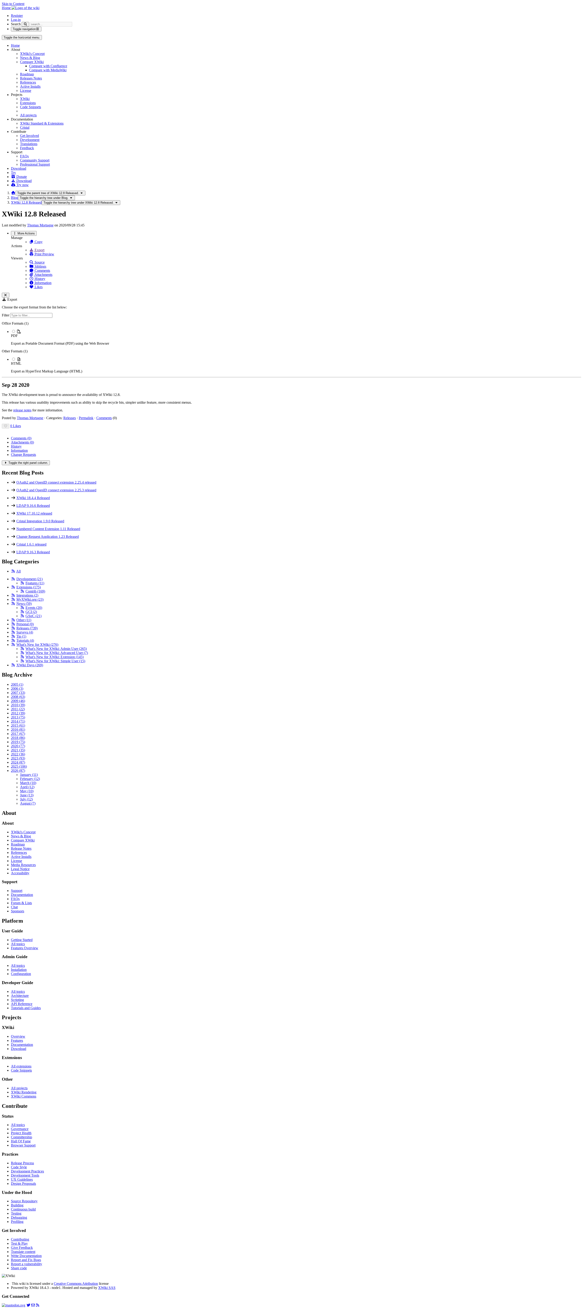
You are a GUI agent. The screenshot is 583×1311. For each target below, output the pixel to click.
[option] (296, 337)
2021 (18, 750)
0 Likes (15, 426)
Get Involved (29, 136)
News (24, 603)
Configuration (21, 974)
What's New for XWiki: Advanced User (57, 653)
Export (39, 250)
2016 (18, 729)
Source (39, 262)
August (28, 803)
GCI (31, 612)
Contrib (35, 591)
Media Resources (23, 865)
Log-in (16, 20)
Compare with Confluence (48, 66)
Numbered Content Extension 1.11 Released (48, 529)
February (30, 779)
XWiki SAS (106, 1288)
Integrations (27, 595)
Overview (18, 1036)
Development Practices (27, 1171)
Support (16, 891)
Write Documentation (26, 1256)
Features (35, 583)
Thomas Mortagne (40, 225)
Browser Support (23, 1145)
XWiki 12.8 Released (26, 202)
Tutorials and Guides (26, 1008)
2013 (18, 717)
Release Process (22, 1163)
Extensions (28, 103)
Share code (19, 1268)
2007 (18, 693)
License (25, 90)
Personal (25, 624)
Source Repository (24, 1201)
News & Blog (30, 58)
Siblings (40, 266)
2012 (18, 713)
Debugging (19, 1217)
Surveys (24, 632)
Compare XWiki (32, 62)
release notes (22, 410)
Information (42, 283)
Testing (16, 1213)
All (18, 571)
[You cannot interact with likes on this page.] (5, 426)
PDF (14, 336)
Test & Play (19, 1243)
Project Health (21, 1133)
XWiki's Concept (32, 54)
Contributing (20, 1239)
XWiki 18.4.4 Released (33, 498)
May (26, 791)
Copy (38, 242)
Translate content (23, 1252)
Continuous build (23, 1209)
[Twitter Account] (28, 1305)
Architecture (20, 996)
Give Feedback (22, 1247)
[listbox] (291, 347)
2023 (18, 758)
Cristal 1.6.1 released (31, 544)
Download (18, 168)
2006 (17, 688)
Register (17, 16)
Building (17, 1205)
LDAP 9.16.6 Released (33, 506)
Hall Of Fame (21, 1141)
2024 (18, 762)
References (28, 82)
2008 (18, 697)
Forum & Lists (21, 903)
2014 (18, 721)
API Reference (21, 1004)
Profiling (17, 1222)
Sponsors (17, 911)
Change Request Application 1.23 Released (47, 537)
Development (29, 140)
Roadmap (27, 74)
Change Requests (23, 455)
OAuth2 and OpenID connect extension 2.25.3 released (56, 490)
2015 (18, 725)
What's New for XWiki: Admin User (56, 649)
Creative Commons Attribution (76, 1283)
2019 (18, 742)
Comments (42, 270)
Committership (21, 1137)
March (28, 783)
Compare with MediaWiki (47, 70)
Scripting (17, 1000)
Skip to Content (13, 4)
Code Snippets (30, 107)
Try (13, 172)
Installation (19, 970)
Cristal (24, 127)
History (39, 279)
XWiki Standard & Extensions (42, 123)
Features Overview (24, 948)
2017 (18, 734)
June (26, 795)
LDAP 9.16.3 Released (33, 552)
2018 (18, 738)
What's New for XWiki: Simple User (55, 661)
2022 (18, 754)
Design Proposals (23, 1183)
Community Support (34, 160)
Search (16, 24)
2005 (17, 684)
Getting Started (22, 940)
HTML (16, 363)
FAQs (24, 156)
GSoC (33, 616)
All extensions (21, 1066)
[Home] (13, 193)
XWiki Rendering (23, 1092)
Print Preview (44, 254)
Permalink (86, 418)
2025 (19, 766)
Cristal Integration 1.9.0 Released (40, 521)
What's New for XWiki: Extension (55, 657)
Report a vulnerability (26, 1264)
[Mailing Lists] (33, 1305)
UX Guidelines (22, 1179)
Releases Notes (31, 78)
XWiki (25, 99)
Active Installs (30, 86)
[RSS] (13, 571)
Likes (38, 287)
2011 (18, 709)
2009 (18, 701)
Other (23, 620)
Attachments (43, 275)
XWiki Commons (23, 1096)
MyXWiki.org (29, 599)
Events (34, 608)
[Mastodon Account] (13, 1305)
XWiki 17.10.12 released (34, 513)
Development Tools (25, 1175)
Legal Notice (20, 869)
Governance (19, 1129)
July (26, 799)
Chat (14, 907)
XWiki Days (29, 665)
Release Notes (21, 848)
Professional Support (35, 164)
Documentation (22, 895)
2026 (18, 770)
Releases (69, 418)
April (27, 787)
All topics (18, 944)
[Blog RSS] (37, 1305)
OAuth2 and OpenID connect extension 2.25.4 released (56, 482)
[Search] (25, 24)
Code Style (19, 1167)
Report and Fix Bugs (26, 1260)
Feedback (27, 148)
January (29, 775)
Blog (14, 198)
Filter (6, 315)
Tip (21, 636)
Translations (28, 144)
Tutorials (25, 640)
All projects (28, 115)
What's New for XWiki (37, 645)
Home (15, 45)
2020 (18, 746)
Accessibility (20, 873)
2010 (18, 705)
